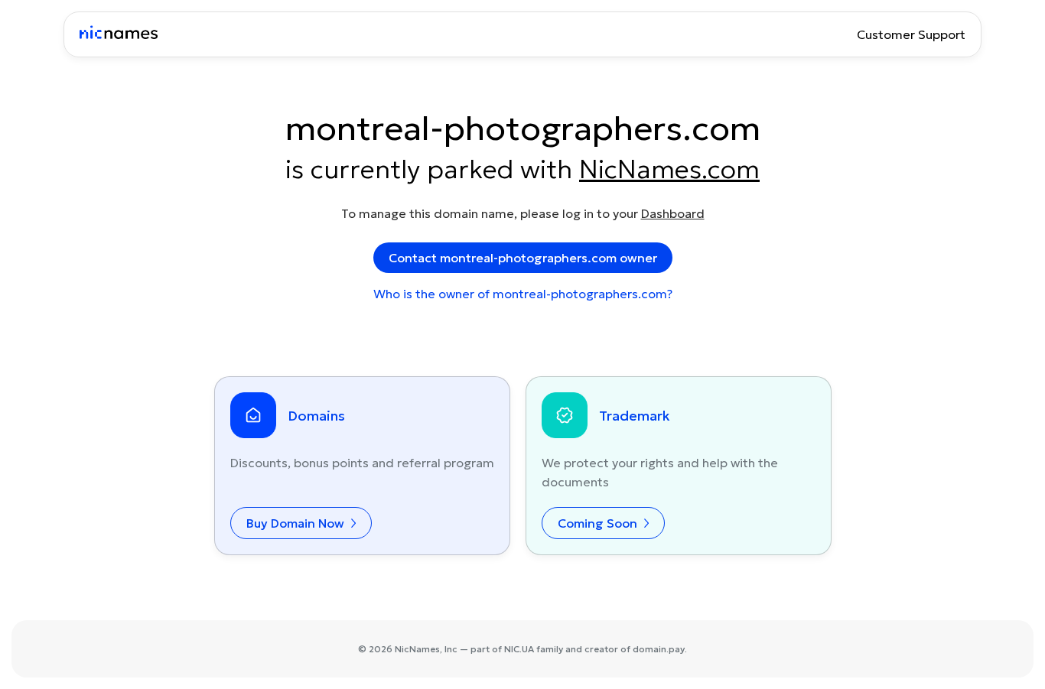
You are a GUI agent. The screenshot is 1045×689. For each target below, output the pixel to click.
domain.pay (659, 649)
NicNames (417, 649)
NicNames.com (669, 169)
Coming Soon (599, 523)
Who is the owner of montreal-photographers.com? (522, 293)
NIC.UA (519, 649)
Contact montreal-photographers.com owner (523, 257)
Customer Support (911, 34)
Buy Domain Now (296, 523)
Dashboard (673, 213)
